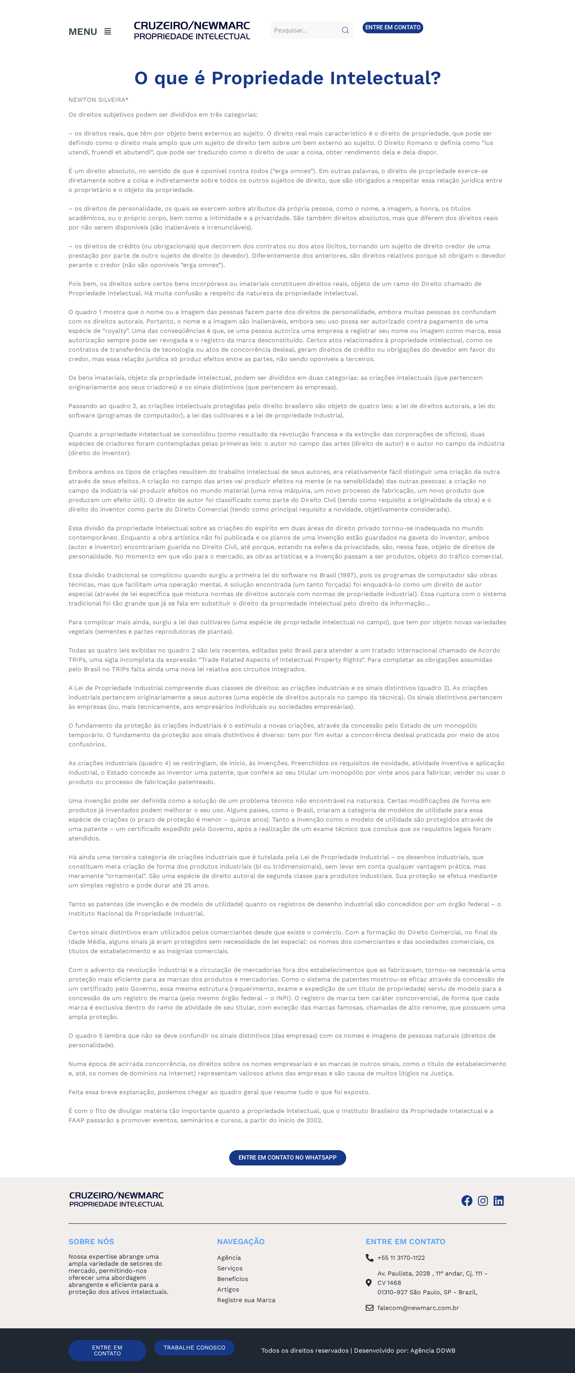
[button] (108, 31)
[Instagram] (483, 1201)
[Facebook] (467, 1201)
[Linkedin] (499, 1201)
